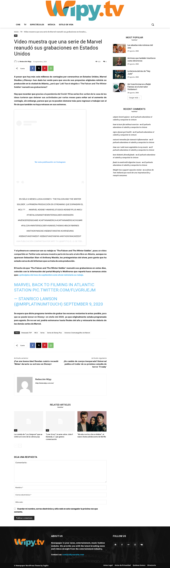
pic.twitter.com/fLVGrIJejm (64, 289)
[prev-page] (15, 445)
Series (42, 333)
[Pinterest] (44, 68)
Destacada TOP (26, 333)
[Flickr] (128, 544)
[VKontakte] (141, 544)
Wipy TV (54, 241)
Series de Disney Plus (54, 333)
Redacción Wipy (25, 61)
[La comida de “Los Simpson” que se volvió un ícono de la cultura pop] (28, 421)
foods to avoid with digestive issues (127, 162)
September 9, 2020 (83, 304)
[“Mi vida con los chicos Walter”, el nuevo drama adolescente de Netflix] (92, 421)
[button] (153, 24)
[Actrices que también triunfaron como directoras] (119, 61)
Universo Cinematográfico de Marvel (77, 333)
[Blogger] (115, 544)
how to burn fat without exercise (126, 124)
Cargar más (133, 98)
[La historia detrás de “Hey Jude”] (119, 74)
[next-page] (20, 445)
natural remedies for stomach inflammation (130, 139)
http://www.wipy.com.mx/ (44, 383)
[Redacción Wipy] (16, 61)
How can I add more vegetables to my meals (130, 147)
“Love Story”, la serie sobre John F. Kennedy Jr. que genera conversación (59, 436)
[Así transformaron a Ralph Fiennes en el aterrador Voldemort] (119, 87)
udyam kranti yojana (121, 117)
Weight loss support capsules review (127, 170)
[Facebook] (32, 68)
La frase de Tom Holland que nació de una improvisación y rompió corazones (133, 173)
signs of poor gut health (122, 132)
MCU (36, 333)
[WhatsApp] (51, 68)
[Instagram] (135, 544)
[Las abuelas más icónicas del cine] (119, 48)
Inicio (16, 32)
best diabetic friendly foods (124, 154)
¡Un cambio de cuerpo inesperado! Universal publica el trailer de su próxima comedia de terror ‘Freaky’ (85, 364)
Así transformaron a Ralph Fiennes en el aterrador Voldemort (139, 86)
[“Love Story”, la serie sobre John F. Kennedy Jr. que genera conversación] (60, 421)
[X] (38, 68)
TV (21, 32)
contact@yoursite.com (73, 554)
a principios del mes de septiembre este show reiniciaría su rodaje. (51, 275)
